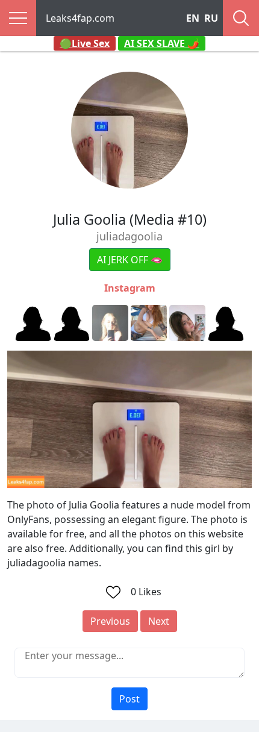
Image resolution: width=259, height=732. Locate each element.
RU (211, 18)
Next (158, 621)
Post (129, 698)
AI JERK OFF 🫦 (130, 259)
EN (192, 18)
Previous (110, 621)
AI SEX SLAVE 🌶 (161, 43)
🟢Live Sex (85, 43)
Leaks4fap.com (80, 18)
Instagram (129, 288)
